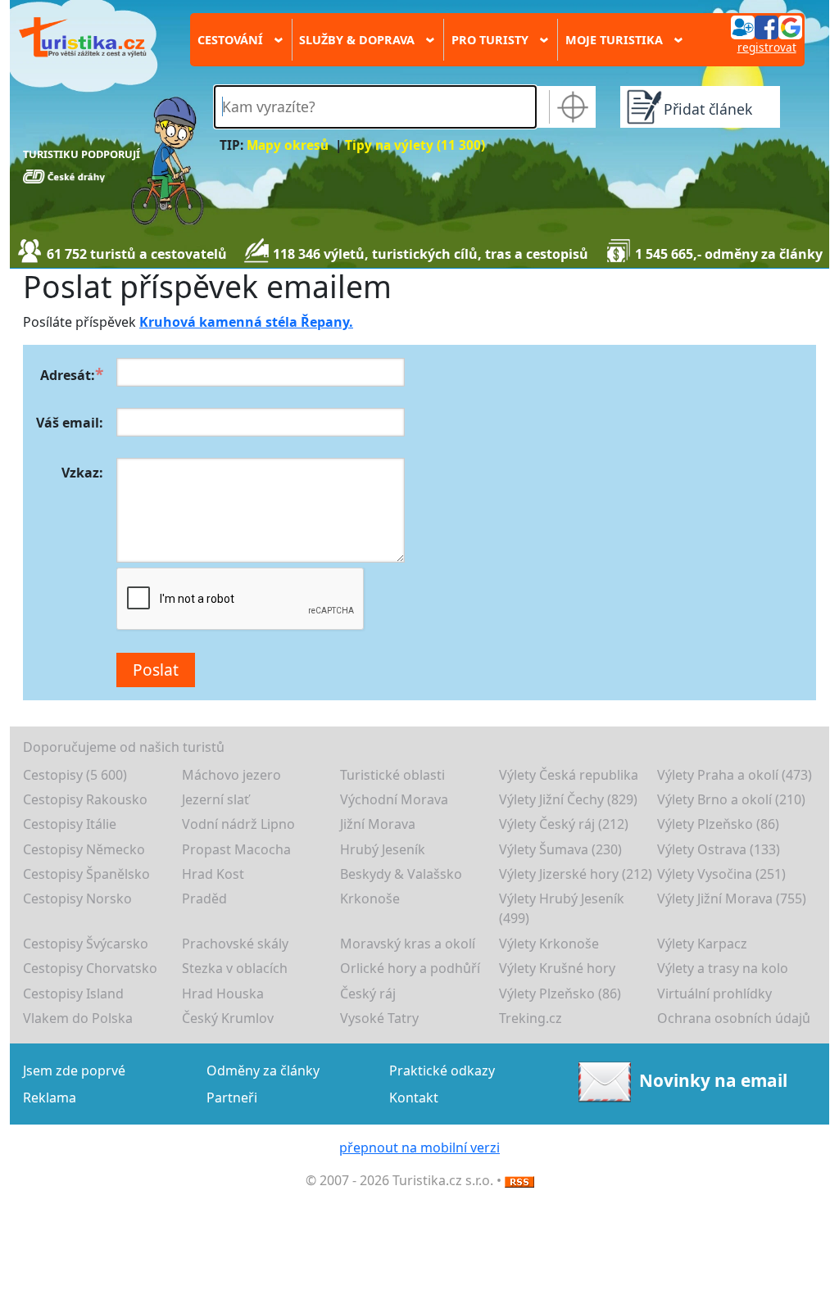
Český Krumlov (228, 1018)
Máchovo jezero (231, 775)
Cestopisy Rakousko (85, 799)
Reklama (49, 1098)
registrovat (766, 47)
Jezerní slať (215, 799)
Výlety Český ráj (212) (563, 824)
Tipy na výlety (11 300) (415, 145)
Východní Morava (394, 799)
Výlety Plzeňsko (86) (718, 824)
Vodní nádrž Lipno (238, 824)
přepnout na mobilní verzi (419, 1147)
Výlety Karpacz (702, 944)
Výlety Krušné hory (557, 968)
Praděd (204, 898)
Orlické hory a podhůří (410, 968)
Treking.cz (530, 1018)
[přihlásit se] (766, 26)
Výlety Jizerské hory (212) (575, 874)
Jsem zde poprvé (74, 1070)
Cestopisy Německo (84, 849)
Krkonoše (370, 898)
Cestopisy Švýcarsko (85, 944)
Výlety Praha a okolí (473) (734, 775)
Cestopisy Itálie (69, 824)
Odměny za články (263, 1070)
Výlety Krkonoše (549, 944)
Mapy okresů (288, 145)
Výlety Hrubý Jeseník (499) (561, 908)
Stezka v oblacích (235, 968)
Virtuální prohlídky (714, 993)
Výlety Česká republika (568, 775)
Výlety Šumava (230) (560, 849)
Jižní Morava (377, 824)
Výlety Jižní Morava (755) (731, 898)
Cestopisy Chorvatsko (90, 968)
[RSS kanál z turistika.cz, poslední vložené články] (519, 1180)
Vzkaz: (82, 473)
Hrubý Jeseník (382, 849)
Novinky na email (713, 1080)
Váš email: (69, 423)
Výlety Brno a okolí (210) (731, 799)
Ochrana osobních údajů (733, 1018)
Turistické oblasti (392, 775)
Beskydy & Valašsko (401, 874)
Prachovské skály (235, 944)
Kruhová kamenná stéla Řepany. (246, 322)
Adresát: (67, 375)
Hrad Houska (223, 993)
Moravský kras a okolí (407, 944)
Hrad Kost (213, 874)
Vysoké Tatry (379, 1018)
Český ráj (368, 993)
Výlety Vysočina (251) (721, 874)
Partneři (231, 1098)
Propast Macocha (236, 849)
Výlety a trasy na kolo (722, 968)
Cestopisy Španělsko (86, 874)
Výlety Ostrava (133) (718, 849)
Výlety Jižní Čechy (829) (568, 799)
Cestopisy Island (73, 993)
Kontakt (413, 1098)
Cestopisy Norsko (77, 898)
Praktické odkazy (442, 1070)
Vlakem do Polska (78, 1018)
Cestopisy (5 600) (75, 775)
